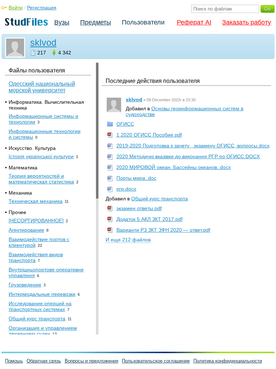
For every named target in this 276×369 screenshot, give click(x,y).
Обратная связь (44, 361)
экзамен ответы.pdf (139, 208)
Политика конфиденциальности (227, 361)
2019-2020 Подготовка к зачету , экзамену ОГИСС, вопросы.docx (193, 145)
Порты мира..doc (136, 178)
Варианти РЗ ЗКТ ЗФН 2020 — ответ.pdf (163, 230)
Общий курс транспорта (159, 198)
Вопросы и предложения (91, 361)
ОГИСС (125, 124)
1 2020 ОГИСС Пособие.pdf (149, 135)
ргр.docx (126, 189)
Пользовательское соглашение (156, 361)
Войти (16, 7)
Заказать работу (246, 22)
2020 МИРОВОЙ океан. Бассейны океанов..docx (173, 167)
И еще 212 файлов (128, 240)
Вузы (61, 22)
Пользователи (143, 22)
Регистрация (41, 7)
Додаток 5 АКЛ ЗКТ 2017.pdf (149, 219)
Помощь (14, 361)
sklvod (43, 42)
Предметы (95, 22)
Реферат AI (194, 22)
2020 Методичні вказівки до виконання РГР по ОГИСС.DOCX (188, 156)
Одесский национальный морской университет (42, 87)
